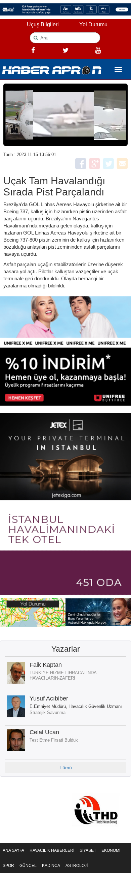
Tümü (65, 767)
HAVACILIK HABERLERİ (52, 850)
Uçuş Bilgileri (43, 24)
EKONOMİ (110, 850)
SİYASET (88, 850)
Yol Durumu (93, 24)
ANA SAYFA (13, 850)
